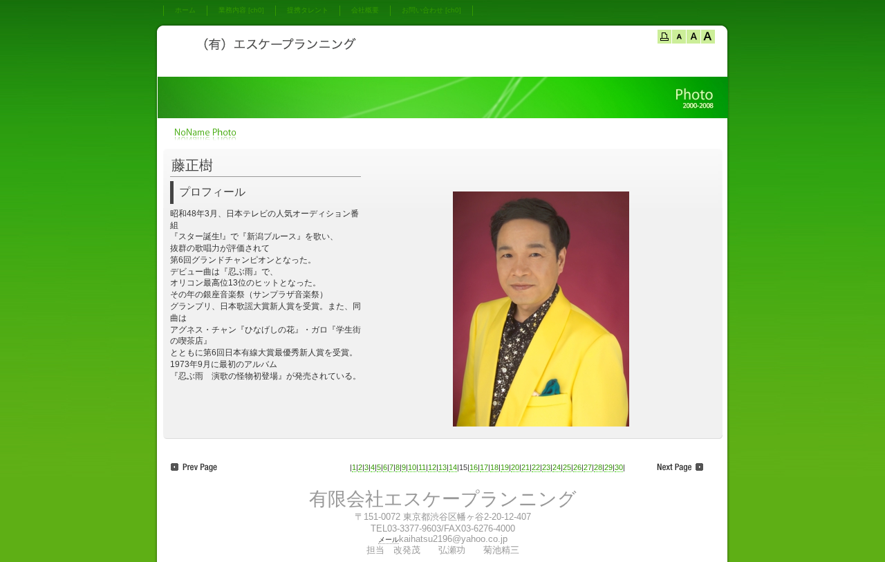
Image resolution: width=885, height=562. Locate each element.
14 (453, 467)
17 (484, 467)
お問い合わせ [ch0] (431, 10)
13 (442, 467)
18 (494, 467)
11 (422, 467)
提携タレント (307, 10)
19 (505, 467)
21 (525, 467)
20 (515, 467)
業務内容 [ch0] (241, 10)
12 (432, 467)
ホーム (185, 10)
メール (388, 539)
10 (412, 467)
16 (473, 467)
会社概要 (365, 10)
